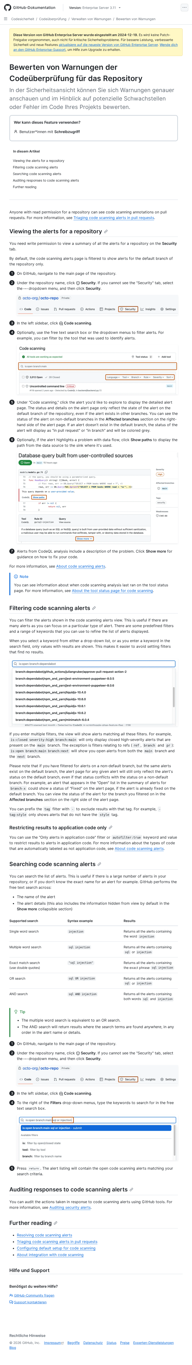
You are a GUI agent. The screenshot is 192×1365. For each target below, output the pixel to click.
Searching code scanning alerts (52, 864)
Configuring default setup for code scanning (56, 1248)
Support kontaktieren (30, 1302)
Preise (124, 1343)
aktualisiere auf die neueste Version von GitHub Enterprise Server (108, 45)
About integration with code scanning (50, 1254)
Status (111, 1343)
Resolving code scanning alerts (44, 1235)
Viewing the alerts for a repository (55, 231)
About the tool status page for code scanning (112, 590)
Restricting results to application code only (58, 827)
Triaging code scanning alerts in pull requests (114, 217)
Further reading (30, 1223)
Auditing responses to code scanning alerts (68, 1189)
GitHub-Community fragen (34, 1295)
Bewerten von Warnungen (135, 19)
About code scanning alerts (80, 566)
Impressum (52, 1343)
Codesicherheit (22, 19)
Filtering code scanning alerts (49, 608)
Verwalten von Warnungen (91, 19)
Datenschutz (93, 1343)
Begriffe (73, 1343)
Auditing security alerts (70, 1207)
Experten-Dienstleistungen (153, 1343)
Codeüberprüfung (52, 19)
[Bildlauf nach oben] (181, 1354)
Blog (12, 1348)
